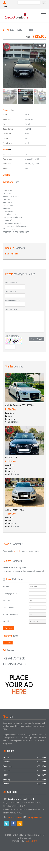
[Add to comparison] (35, 45)
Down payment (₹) (10, 593)
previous (5, 65)
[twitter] (6, 823)
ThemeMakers (30, 841)
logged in (18, 551)
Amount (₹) (7, 586)
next (44, 65)
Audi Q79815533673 (14, 509)
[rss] (19, 823)
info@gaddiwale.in (34, 817)
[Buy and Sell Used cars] (16, 15)
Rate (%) (6, 600)
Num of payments (10, 614)
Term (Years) (8, 607)
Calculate (8, 628)
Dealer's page (11, 253)
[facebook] (13, 823)
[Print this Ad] (44, 45)
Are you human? (12, 336)
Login (5, 6)
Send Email (36, 339)
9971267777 (11, 457)
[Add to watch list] (40, 45)
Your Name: (11, 282)
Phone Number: (12, 300)
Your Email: (10, 291)
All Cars (7, 642)
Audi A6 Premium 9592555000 (19, 405)
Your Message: (12, 309)
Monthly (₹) (7, 621)
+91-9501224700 (14, 817)
